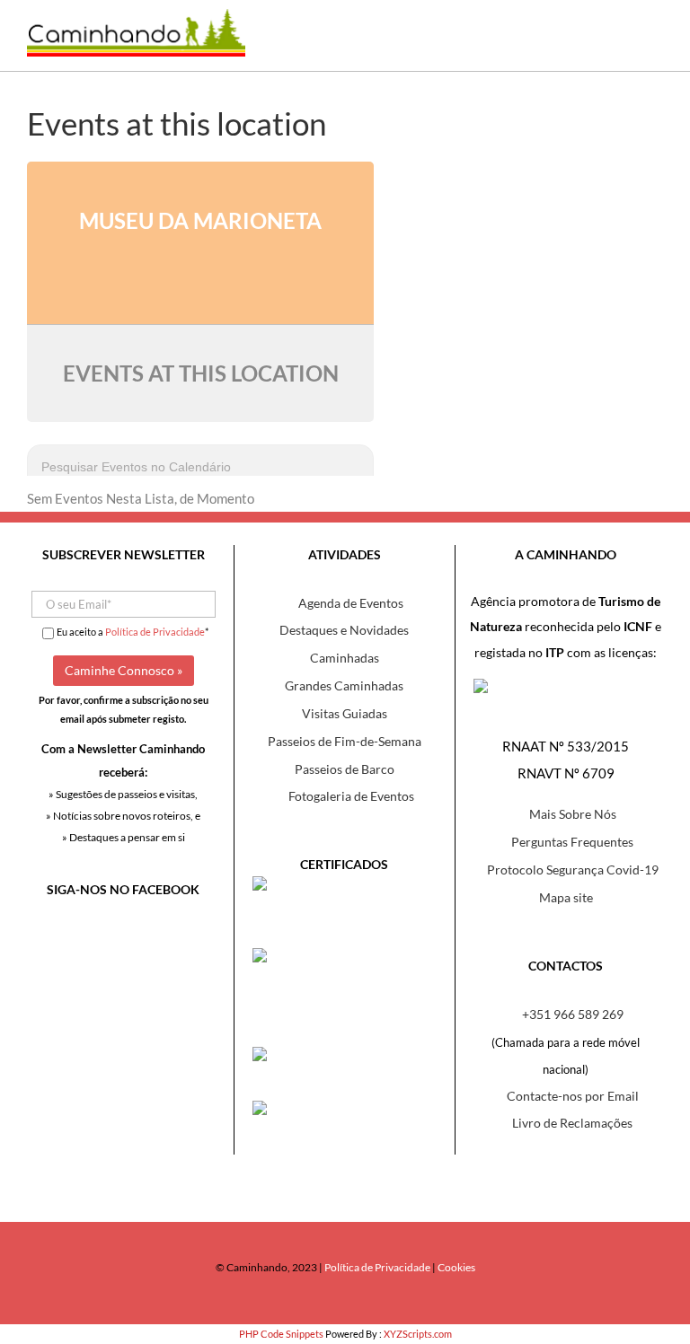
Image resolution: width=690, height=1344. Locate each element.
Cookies (456, 1267)
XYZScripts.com (418, 1334)
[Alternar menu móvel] (649, 44)
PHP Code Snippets (281, 1334)
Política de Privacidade (155, 631)
